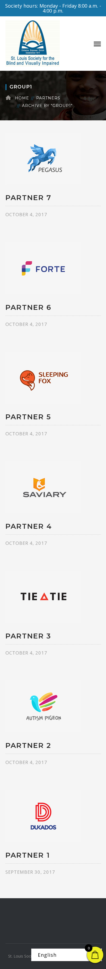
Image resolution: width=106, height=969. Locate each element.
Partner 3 (28, 636)
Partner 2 (28, 745)
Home (22, 98)
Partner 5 (28, 416)
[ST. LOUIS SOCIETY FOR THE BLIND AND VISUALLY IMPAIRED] (32, 43)
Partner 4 (28, 526)
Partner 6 (28, 307)
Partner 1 (27, 855)
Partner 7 (28, 197)
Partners (48, 98)
